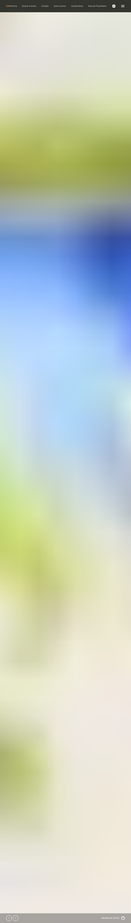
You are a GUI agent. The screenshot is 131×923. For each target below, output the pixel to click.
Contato (45, 6)
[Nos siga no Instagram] (114, 6)
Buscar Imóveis (29, 6)
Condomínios (77, 6)
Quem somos (60, 6)
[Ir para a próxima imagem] (15, 918)
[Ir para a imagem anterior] (9, 918)
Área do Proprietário (97, 6)
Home (14, 6)
